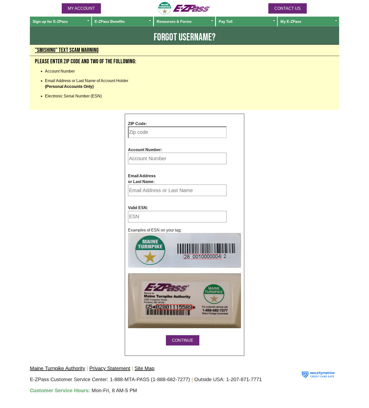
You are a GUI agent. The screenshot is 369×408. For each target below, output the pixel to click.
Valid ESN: (138, 208)
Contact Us (287, 8)
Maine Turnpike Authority (57, 368)
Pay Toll (225, 21)
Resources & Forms (174, 21)
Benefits (110, 21)
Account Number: (145, 150)
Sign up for (50, 21)
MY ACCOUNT (81, 8)
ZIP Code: (137, 124)
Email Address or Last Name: (142, 179)
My (290, 21)
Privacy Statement (109, 368)
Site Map (144, 368)
